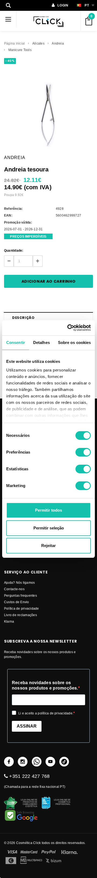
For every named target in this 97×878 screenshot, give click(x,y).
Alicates (38, 43)
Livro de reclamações (20, 615)
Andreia (58, 43)
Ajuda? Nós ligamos (19, 582)
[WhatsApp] (36, 761)
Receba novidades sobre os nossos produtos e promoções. (45, 685)
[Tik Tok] (64, 761)
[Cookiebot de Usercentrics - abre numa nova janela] (68, 327)
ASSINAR (27, 726)
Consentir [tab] (15, 342)
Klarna (9, 621)
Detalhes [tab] (41, 342)
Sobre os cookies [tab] (74, 342)
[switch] (83, 452)
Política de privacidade (21, 608)
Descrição (23, 317)
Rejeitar (48, 545)
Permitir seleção (48, 528)
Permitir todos (48, 510)
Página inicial (14, 43)
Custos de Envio (16, 602)
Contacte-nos (14, 589)
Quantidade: (13, 250)
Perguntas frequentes (20, 595)
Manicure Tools (20, 50)
